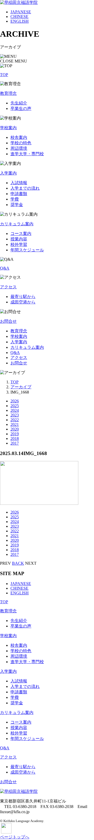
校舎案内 (18, 137)
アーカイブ (20, 387)
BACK (18, 563)
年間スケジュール (27, 250)
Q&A (4, 268)
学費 (14, 199)
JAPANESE (20, 12)
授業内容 (18, 239)
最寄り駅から (23, 296)
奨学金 (16, 204)
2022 (14, 420)
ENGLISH (19, 21)
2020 (14, 429)
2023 (14, 415)
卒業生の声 (20, 108)
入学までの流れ (25, 188)
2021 (14, 424)
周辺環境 (18, 148)
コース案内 (20, 233)
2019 (14, 434)
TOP (4, 74)
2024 (14, 410)
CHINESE (19, 16)
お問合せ (8, 321)
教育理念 (8, 93)
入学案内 (8, 173)
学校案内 (8, 128)
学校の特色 (20, 143)
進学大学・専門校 (27, 154)
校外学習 (18, 244)
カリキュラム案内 (16, 224)
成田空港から (23, 302)
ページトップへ (14, 837)
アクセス (8, 287)
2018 (14, 438)
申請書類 (18, 193)
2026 (14, 401)
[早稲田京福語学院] (19, 2)
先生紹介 (18, 103)
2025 (14, 405)
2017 (14, 443)
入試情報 (18, 183)
